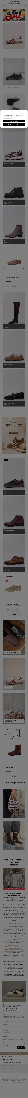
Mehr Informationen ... (8, 118)
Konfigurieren (14, 121)
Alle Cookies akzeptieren (14, 124)
